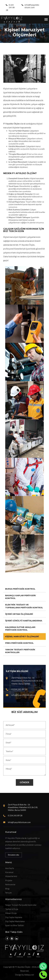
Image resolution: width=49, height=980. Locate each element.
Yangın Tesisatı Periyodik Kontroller (20, 651)
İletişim (8, 892)
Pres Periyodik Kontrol (19, 643)
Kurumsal (9, 872)
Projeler (8, 880)
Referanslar (10, 884)
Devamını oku (13, 855)
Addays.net (29, 975)
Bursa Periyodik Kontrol (20, 589)
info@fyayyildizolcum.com (32, 6)
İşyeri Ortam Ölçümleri (19, 614)
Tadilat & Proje (11, 909)
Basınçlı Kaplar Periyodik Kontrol (20, 596)
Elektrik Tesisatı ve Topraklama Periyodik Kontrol (24, 606)
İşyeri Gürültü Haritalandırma (23, 620)
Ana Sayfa (9, 868)
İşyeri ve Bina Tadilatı (14, 925)
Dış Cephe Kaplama (13, 917)
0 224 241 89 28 (10, 7)
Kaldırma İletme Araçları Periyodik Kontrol (20, 628)
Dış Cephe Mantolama (15, 921)
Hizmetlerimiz (11, 876)
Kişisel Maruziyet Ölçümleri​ (22, 636)
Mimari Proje (11, 913)
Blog (7, 888)
